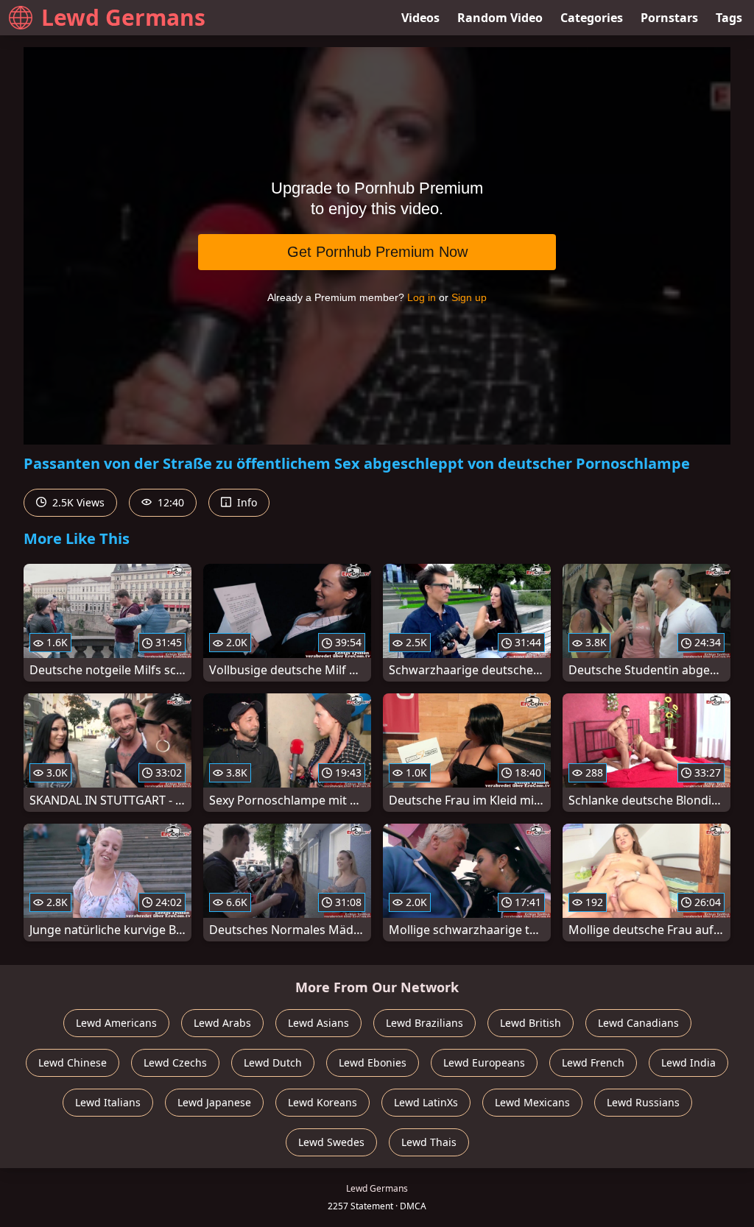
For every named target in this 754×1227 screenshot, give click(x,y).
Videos (420, 18)
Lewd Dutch (273, 1062)
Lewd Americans (116, 1023)
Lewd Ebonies (372, 1062)
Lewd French (593, 1062)
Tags (729, 18)
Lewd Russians (643, 1102)
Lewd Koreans (322, 1102)
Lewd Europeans (484, 1062)
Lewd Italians (108, 1102)
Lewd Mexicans (532, 1102)
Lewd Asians (318, 1023)
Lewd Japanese (214, 1102)
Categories (591, 18)
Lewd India (688, 1062)
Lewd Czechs (175, 1062)
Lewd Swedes (331, 1142)
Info (245, 502)
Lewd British (530, 1023)
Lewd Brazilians (424, 1023)
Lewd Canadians (638, 1023)
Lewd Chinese (72, 1062)
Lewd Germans (123, 17)
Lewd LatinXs (426, 1102)
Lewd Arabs (222, 1023)
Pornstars (669, 18)
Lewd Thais (429, 1142)
